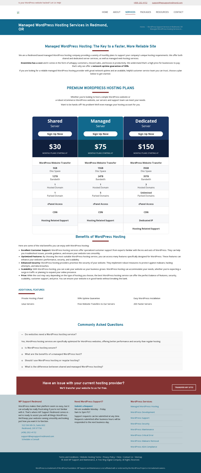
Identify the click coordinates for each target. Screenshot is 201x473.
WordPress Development (143, 412)
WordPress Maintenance (142, 429)
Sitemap (138, 457)
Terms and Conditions (68, 457)
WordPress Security (140, 423)
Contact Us (128, 457)
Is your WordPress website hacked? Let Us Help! (39, 2)
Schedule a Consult (29, 439)
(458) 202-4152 (140, 2)
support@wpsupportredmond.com (167, 2)
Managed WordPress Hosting (145, 406)
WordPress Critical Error (142, 435)
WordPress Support (140, 417)
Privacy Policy (109, 457)
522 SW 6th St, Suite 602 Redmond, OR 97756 (31, 427)
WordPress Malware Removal (145, 441)
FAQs (119, 457)
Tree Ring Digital (105, 459)
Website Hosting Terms (90, 457)
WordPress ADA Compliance (144, 446)
